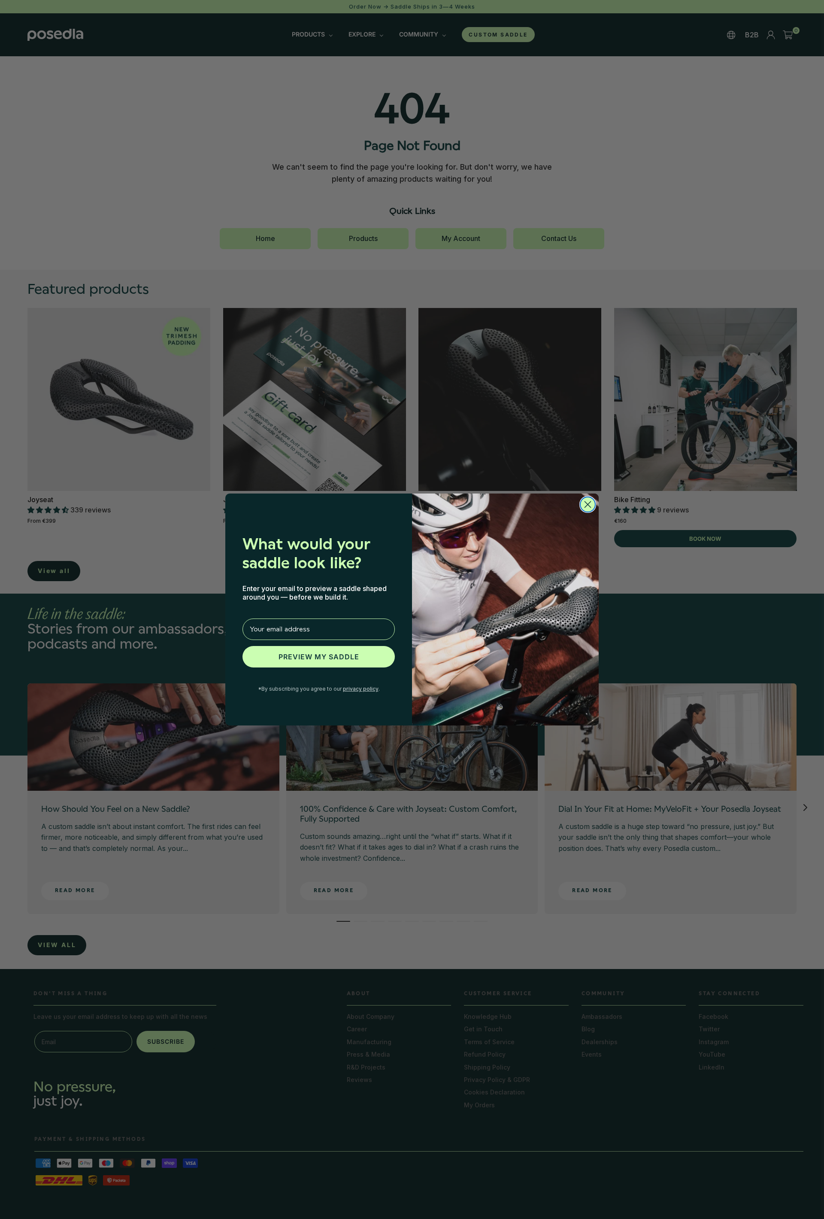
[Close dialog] (587, 504)
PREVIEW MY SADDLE (319, 656)
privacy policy (361, 689)
